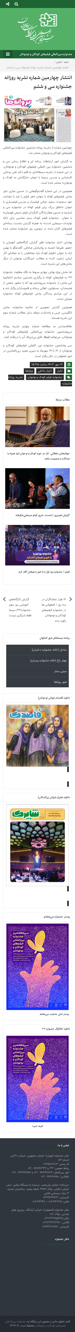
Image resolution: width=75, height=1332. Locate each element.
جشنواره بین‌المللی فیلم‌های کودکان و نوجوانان (46, 54)
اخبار (58, 62)
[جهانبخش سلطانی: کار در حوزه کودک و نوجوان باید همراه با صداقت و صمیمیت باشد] (37, 427)
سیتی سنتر (60, 671)
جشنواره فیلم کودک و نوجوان (45, 377)
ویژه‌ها (29, 371)
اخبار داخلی (45, 371)
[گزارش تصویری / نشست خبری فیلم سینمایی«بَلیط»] (37, 488)
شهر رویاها (60, 682)
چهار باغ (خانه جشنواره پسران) (48, 660)
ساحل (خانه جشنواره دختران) (49, 650)
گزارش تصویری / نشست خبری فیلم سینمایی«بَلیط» (43, 515)
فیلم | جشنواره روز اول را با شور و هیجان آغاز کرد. (44, 572)
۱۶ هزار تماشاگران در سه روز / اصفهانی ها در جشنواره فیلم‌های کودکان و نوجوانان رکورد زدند (54, 610)
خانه (66, 62)
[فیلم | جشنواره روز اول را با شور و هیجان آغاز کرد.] (37, 545)
